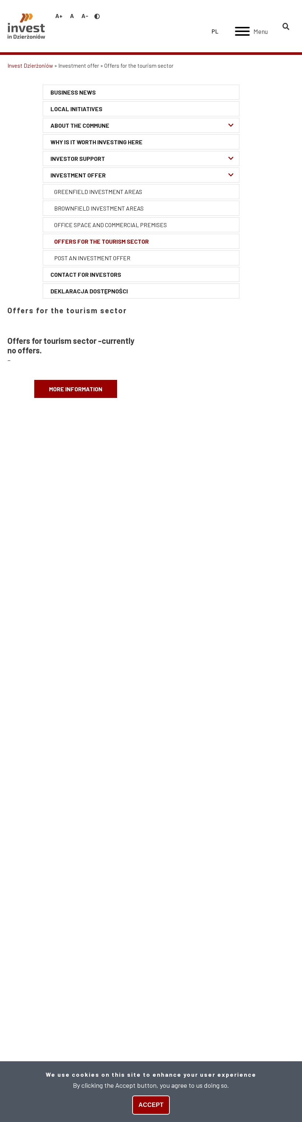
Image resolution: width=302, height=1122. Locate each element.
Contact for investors (85, 274)
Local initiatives (76, 108)
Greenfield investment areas (98, 191)
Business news (73, 92)
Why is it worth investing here (96, 141)
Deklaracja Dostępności (89, 290)
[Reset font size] (72, 15)
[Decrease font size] (84, 15)
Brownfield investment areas (99, 208)
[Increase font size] (59, 15)
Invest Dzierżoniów (30, 65)
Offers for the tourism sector (101, 241)
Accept (151, 1105)
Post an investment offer (92, 257)
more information (75, 388)
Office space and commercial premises (110, 224)
